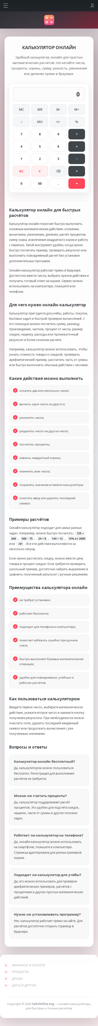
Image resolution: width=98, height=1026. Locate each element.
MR (39, 109)
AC (21, 171)
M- (58, 109)
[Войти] (92, 5)
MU (40, 122)
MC (21, 109)
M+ (76, 109)
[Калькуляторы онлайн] (49, 20)
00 (40, 183)
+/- (58, 122)
